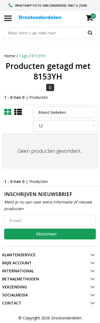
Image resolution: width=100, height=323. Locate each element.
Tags (23, 55)
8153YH (38, 55)
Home (9, 55)
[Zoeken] (90, 33)
